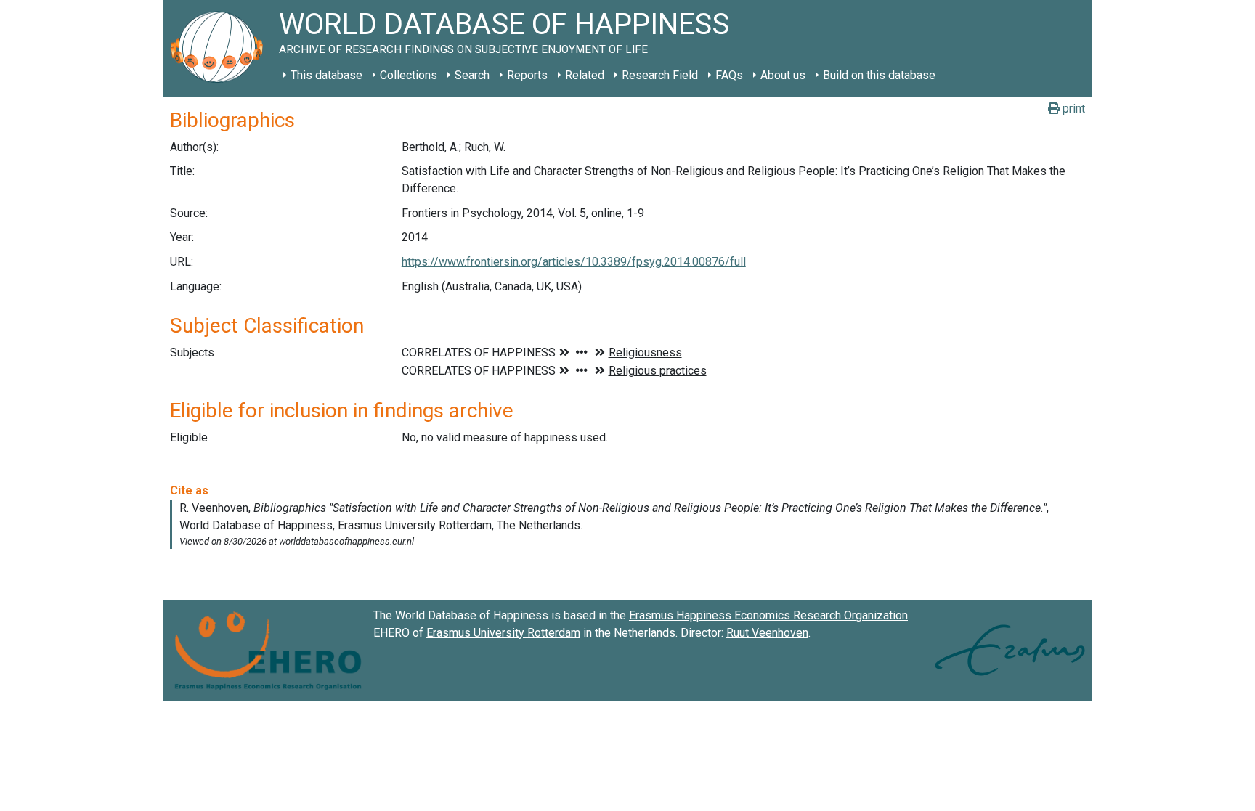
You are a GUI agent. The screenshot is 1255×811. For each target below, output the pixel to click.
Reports (527, 75)
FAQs (729, 75)
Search (472, 75)
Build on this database (879, 75)
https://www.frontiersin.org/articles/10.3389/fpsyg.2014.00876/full (574, 262)
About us (782, 75)
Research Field (660, 75)
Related (584, 75)
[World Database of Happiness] (221, 48)
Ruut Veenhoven (767, 633)
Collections (408, 75)
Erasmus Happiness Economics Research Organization (768, 615)
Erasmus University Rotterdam (503, 633)
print (1072, 108)
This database (326, 75)
